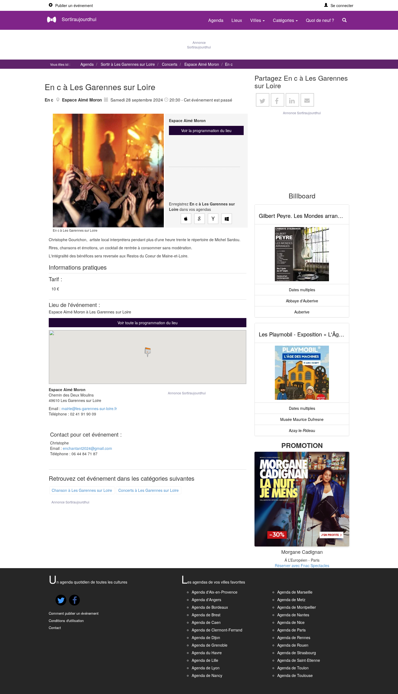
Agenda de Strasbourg (296, 652)
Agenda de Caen (206, 622)
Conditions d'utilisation (66, 620)
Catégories (284, 20)
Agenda (215, 20)
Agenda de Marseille (294, 592)
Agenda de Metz (291, 599)
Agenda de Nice (291, 622)
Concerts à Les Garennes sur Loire (148, 490)
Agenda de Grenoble (209, 645)
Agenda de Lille (205, 660)
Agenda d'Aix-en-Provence (214, 592)
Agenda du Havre (207, 652)
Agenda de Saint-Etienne (298, 660)
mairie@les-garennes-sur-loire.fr (89, 408)
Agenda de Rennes (293, 637)
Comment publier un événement (74, 613)
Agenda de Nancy (207, 675)
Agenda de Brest (206, 614)
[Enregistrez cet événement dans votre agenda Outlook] (226, 218)
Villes (256, 20)
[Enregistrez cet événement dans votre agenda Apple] (186, 218)
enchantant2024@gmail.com (87, 448)
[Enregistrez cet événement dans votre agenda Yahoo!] (213, 218)
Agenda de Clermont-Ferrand (217, 630)
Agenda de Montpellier (296, 607)
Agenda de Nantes (293, 614)
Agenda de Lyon (206, 667)
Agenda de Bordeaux (210, 607)
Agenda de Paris (291, 630)
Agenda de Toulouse (295, 675)
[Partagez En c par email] (307, 100)
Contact (55, 627)
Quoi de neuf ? (320, 20)
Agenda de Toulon (293, 667)
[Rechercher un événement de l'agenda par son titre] (345, 20)
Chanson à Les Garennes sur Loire (82, 490)
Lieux (236, 20)
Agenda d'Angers (206, 599)
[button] (338, 5)
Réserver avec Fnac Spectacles (302, 565)
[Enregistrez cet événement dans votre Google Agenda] (199, 218)
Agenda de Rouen (292, 645)
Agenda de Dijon (206, 637)
